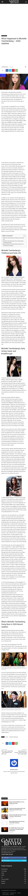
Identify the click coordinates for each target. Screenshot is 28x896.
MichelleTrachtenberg (13, 736)
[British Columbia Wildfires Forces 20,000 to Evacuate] (4, 803)
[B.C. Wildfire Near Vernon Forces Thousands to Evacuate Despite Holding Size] (4, 829)
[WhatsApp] (16, 70)
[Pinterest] (13, 70)
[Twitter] (10, 70)
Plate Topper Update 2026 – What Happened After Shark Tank (7, 752)
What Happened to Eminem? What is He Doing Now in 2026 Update (21, 752)
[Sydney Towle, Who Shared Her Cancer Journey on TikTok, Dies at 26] (4, 816)
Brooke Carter (5, 66)
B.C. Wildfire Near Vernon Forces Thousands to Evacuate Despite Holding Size (16, 829)
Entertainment (4, 35)
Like (25, 857)
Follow (24, 860)
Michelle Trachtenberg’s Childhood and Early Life (13, 238)
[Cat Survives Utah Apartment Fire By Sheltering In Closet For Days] (4, 810)
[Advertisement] (14, 18)
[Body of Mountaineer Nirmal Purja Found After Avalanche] (4, 823)
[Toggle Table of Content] (23, 236)
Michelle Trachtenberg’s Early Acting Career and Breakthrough (13, 241)
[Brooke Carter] (14, 763)
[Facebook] (7, 70)
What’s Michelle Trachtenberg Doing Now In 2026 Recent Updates (13, 244)
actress (6, 736)
